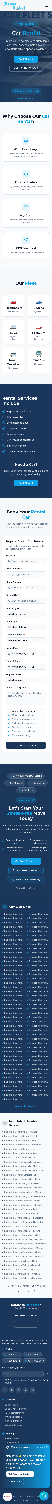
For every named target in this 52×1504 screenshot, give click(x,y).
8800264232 (13, 1361)
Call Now (28, 1324)
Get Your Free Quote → (20, 1474)
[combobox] (26, 614)
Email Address (14, 568)
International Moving (14, 1413)
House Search (12, 1442)
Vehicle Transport (13, 1421)
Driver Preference (15, 634)
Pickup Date (13, 648)
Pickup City (12, 595)
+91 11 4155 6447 (36, 1361)
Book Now (24, 59)
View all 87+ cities (24, 1106)
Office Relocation (13, 1417)
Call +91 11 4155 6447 (26, 68)
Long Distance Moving (15, 1409)
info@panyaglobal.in (15, 1367)
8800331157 (34, 1354)
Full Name (12, 555)
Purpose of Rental (15, 674)
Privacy (17, 1500)
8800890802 (13, 1354)
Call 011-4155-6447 (28, 870)
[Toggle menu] (47, 6)
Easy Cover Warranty (28, 879)
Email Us (33, 888)
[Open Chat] (44, 1496)
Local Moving (11, 1405)
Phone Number (14, 582)
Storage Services (13, 1425)
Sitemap (34, 1500)
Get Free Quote (24, 861)
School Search (12, 1438)
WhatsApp (20, 888)
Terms (25, 1500)
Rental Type (13, 621)
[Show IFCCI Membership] (7, 1497)
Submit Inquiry (28, 745)
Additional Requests (16, 687)
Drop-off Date (13, 661)
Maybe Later (15, 1481)
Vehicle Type (13, 608)
